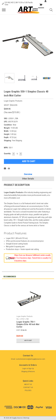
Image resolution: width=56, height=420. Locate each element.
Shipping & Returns (28, 371)
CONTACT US (28, 387)
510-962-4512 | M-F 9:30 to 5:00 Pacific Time (19, 3)
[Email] (5, 168)
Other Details (28, 178)
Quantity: (7, 153)
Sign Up (31, 368)
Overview (28, 174)
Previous (4, 45)
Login (24, 368)
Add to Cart (28, 340)
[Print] (9, 168)
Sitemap (26, 418)
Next (52, 45)
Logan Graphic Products (24, 316)
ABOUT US (28, 384)
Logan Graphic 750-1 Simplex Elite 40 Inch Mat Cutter (27, 324)
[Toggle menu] (4, 10)
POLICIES (28, 390)
